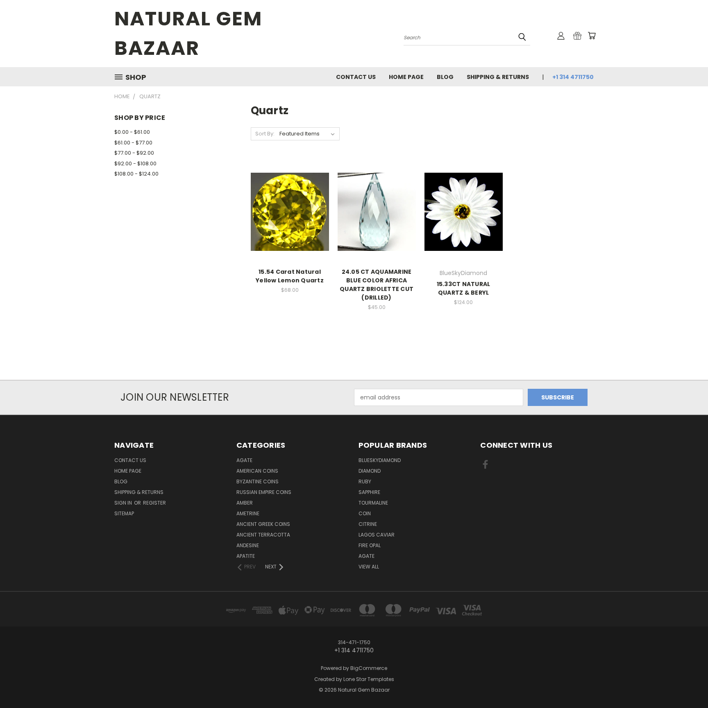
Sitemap (124, 513)
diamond (370, 470)
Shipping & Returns (498, 77)
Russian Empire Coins (263, 492)
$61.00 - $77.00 (133, 143)
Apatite (245, 555)
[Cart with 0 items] (592, 36)
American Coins (257, 470)
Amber (244, 502)
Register (154, 502)
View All (369, 566)
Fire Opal (370, 545)
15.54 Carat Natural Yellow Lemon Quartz (290, 276)
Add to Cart (290, 226)
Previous (686, 682)
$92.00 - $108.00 (135, 163)
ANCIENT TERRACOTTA (263, 534)
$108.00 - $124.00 (136, 174)
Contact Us (356, 77)
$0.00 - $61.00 (132, 132)
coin (365, 513)
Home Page (406, 77)
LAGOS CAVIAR (377, 534)
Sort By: (265, 134)
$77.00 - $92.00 (134, 153)
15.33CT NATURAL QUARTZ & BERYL (463, 288)
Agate (244, 460)
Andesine (247, 545)
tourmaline (373, 502)
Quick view (290, 195)
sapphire (369, 492)
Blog (445, 77)
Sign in (123, 502)
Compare (287, 210)
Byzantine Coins (257, 481)
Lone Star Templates (368, 679)
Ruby (365, 481)
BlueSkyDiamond (380, 460)
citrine (368, 524)
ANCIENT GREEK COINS (263, 524)
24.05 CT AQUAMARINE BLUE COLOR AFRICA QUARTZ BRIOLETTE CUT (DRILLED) (376, 285)
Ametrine (247, 513)
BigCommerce (368, 668)
